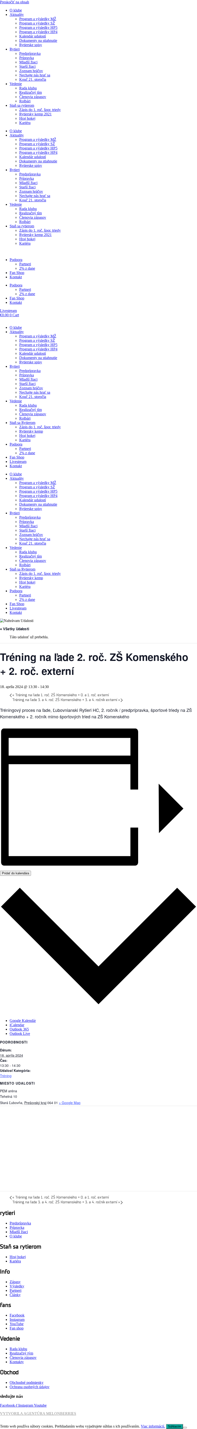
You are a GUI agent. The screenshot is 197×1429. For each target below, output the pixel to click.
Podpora (16, 260)
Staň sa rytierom (22, 105)
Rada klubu (28, 88)
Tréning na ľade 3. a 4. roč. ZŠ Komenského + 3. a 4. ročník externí (66, 700)
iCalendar (17, 1025)
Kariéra (25, 123)
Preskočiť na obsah (14, 2)
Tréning (6, 1075)
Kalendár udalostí (32, 36)
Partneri (25, 264)
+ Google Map (69, 1102)
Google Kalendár (23, 1021)
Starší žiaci (27, 66)
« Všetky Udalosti (14, 629)
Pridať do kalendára (15, 873)
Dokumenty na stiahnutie (38, 40)
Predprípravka (30, 53)
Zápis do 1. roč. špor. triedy (40, 110)
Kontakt (16, 277)
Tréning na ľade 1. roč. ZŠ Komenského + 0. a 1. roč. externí (60, 695)
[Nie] (185, 1427)
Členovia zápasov (32, 97)
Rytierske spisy (30, 45)
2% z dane (27, 268)
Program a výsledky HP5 (38, 27)
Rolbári (25, 101)
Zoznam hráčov (31, 71)
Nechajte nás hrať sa (34, 75)
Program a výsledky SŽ (37, 23)
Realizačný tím (30, 92)
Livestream (18, 462)
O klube (16, 10)
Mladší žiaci (28, 62)
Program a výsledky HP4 (38, 32)
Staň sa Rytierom (22, 423)
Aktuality (17, 14)
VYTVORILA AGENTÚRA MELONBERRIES (38, 1413)
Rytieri (15, 49)
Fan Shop (17, 273)
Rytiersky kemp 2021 (35, 114)
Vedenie (16, 84)
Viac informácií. (153, 1426)
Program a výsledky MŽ (37, 19)
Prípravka (26, 58)
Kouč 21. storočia (32, 79)
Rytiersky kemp (31, 431)
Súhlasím (174, 1426)
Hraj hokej (27, 118)
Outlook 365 (19, 1029)
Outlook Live (20, 1033)
